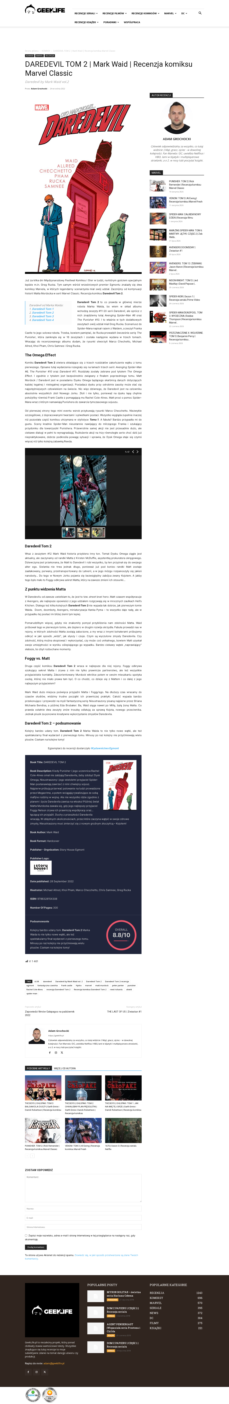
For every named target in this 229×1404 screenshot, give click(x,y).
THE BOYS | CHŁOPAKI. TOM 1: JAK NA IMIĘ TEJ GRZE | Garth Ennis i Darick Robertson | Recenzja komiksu (123, 1106)
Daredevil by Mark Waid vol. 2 (68, 981)
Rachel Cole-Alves (34, 989)
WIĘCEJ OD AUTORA (65, 1068)
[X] (63, 1053)
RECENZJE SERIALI (85, 13)
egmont (30, 985)
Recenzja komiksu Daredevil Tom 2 (90, 989)
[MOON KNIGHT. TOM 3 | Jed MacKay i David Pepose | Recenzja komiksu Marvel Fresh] (158, 284)
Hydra (78, 985)
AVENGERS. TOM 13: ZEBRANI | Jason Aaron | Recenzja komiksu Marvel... (186, 267)
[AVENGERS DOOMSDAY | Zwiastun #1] (158, 251)
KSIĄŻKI (111, 1335)
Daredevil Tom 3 (42, 316)
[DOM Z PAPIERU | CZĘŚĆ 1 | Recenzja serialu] (95, 1347)
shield (129, 989)
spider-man (31, 993)
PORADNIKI (109, 22)
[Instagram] (57, 1053)
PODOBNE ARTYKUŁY (38, 1068)
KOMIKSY (46, 50)
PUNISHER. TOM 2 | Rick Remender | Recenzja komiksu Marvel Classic (185, 184)
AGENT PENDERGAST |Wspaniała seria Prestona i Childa (123, 1328)
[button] (200, 13)
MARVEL (169, 13)
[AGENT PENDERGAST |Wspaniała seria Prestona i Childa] (95, 1328)
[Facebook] (51, 1053)
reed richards (116, 989)
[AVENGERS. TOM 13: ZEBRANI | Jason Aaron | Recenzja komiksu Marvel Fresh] (158, 268)
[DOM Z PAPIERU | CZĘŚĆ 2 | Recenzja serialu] (95, 1312)
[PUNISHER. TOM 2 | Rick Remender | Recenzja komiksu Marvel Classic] (43, 1130)
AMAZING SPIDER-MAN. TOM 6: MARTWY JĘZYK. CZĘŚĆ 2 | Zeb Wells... (186, 233)
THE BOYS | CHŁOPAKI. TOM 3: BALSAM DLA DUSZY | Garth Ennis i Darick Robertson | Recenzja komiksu (43, 1106)
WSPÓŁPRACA (132, 22)
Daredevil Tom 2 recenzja (117, 981)
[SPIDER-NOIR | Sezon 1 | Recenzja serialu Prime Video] (158, 301)
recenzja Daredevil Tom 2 (58, 989)
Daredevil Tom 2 (42, 312)
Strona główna (32, 50)
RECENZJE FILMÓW (113, 13)
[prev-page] (27, 1156)
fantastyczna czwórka (48, 985)
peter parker (118, 985)
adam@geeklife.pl (53, 1363)
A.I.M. (37, 981)
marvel (88, 985)
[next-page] (32, 1156)
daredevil (47, 981)
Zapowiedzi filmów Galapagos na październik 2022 (49, 1013)
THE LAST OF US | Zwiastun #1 (124, 1011)
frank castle (66, 985)
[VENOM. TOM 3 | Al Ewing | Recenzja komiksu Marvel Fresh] (83, 1130)
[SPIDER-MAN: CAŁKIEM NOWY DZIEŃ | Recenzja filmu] (158, 218)
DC (183, 13)
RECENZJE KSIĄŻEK (85, 22)
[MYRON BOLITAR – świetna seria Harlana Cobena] (95, 1296)
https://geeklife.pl (56, 1035)
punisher (132, 985)
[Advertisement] (114, 38)
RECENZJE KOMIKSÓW (144, 13)
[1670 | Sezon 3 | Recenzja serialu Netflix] (123, 1130)
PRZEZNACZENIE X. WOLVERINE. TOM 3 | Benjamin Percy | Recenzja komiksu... (186, 336)
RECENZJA (50, 55)
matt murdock (101, 985)
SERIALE (111, 1316)
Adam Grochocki (39, 88)
